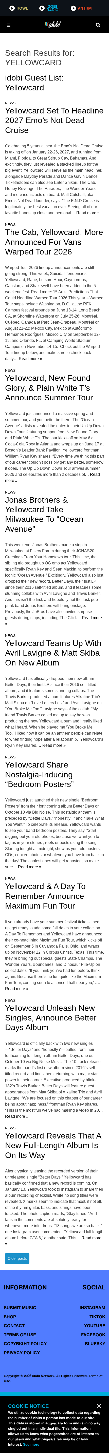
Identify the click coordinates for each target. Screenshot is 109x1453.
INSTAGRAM (92, 1307)
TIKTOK (97, 1316)
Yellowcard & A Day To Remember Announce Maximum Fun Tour (45, 896)
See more (31, 1444)
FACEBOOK (93, 1334)
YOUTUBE (94, 1325)
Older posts (17, 1258)
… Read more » (85, 213)
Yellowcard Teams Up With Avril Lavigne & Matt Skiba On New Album (53, 653)
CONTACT (14, 1325)
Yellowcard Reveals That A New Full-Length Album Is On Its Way (53, 1145)
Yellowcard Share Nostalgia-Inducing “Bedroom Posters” (39, 774)
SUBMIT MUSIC (20, 1307)
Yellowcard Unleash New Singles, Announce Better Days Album (51, 1018)
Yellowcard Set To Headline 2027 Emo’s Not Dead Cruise (54, 120)
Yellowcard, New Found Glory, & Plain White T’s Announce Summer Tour (49, 388)
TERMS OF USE (20, 1334)
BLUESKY (95, 1343)
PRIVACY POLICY (22, 1352)
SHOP (10, 1316)
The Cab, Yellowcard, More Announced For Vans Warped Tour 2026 (54, 242)
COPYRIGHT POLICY (25, 1343)
